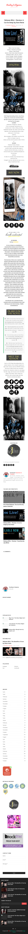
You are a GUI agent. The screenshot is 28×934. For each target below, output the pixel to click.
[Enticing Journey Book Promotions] (14, 809)
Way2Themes (13, 930)
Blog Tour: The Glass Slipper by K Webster (17, 618)
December (14, 701)
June (14, 692)
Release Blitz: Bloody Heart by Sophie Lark (16, 630)
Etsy (3, 668)
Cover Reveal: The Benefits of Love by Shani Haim (17, 895)
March (14, 720)
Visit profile (11, 588)
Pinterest (16, 666)
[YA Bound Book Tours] (14, 827)
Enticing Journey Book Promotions (12, 462)
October (14, 706)
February (14, 696)
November (14, 703)
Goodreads (16, 668)
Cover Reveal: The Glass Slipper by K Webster (16, 624)
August (14, 708)
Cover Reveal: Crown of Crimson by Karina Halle (16, 889)
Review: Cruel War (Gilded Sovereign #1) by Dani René (16, 910)
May (14, 715)
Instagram (5, 666)
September (14, 734)
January (14, 699)
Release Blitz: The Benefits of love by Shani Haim (13, 642)
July (14, 711)
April (14, 694)
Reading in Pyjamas (11, 25)
